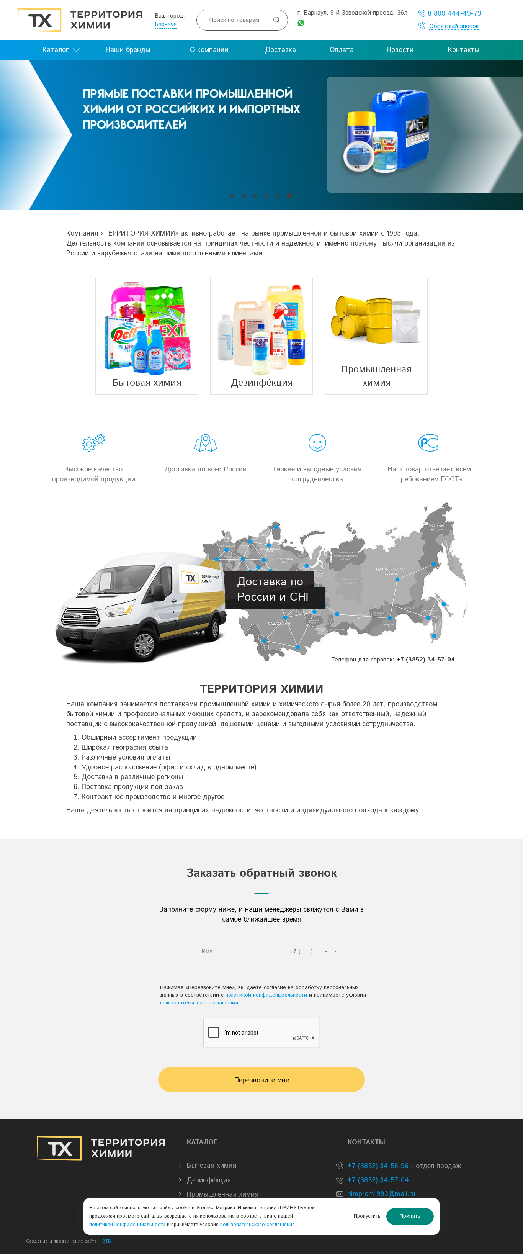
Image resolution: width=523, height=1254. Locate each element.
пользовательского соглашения (199, 1003)
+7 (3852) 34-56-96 (377, 1166)
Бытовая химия (211, 1166)
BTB (106, 1241)
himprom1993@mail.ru (381, 1194)
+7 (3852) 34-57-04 (377, 1180)
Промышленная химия (222, 1195)
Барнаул (166, 24)
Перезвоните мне (261, 1080)
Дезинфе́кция (209, 1180)
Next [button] (505, 135)
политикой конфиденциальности (266, 995)
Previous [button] (17, 135)
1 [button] (232, 195)
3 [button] (255, 195)
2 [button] (243, 195)
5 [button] (278, 195)
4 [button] (266, 195)
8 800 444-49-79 (453, 13)
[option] (261, 135)
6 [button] (289, 195)
